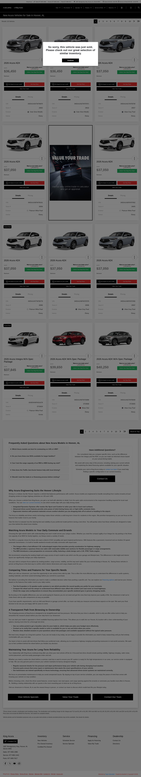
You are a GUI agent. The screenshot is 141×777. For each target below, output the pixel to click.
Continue (70, 60)
